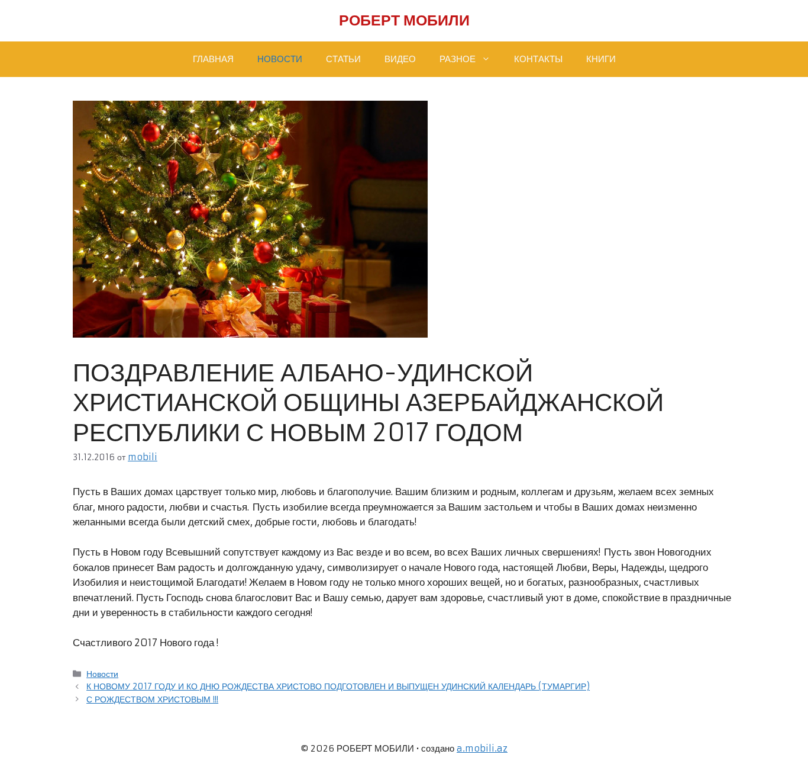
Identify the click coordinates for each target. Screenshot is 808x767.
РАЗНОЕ (457, 59)
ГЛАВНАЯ (213, 59)
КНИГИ (601, 59)
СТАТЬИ (343, 59)
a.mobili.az (482, 748)
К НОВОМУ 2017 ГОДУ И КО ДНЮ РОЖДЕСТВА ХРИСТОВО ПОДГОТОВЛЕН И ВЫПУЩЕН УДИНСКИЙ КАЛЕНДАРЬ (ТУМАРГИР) (338, 686)
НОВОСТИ (279, 59)
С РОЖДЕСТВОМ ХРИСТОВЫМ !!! (152, 699)
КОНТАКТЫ (538, 59)
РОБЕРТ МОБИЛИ (404, 20)
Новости (102, 674)
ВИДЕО (400, 59)
